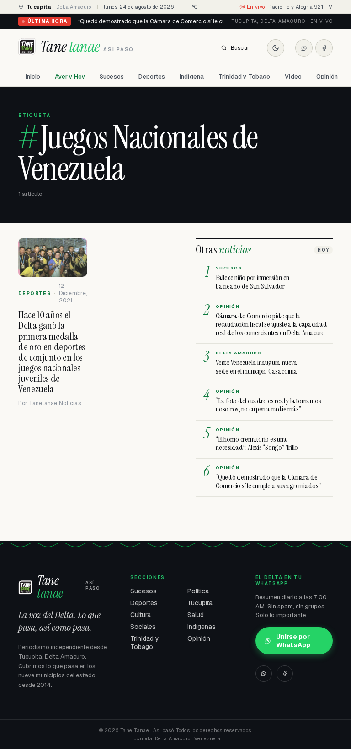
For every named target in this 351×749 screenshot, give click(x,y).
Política (198, 591)
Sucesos (112, 76)
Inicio (33, 76)
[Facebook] (324, 48)
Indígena (192, 76)
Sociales (143, 626)
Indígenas (201, 626)
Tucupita (200, 603)
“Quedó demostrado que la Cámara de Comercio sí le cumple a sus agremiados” (182, 21)
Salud (195, 615)
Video (293, 76)
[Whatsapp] (304, 48)
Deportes (151, 76)
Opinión (327, 76)
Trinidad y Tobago (244, 76)
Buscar (240, 48)
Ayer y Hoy (70, 76)
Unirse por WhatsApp (293, 641)
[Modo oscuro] (275, 48)
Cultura (140, 615)
